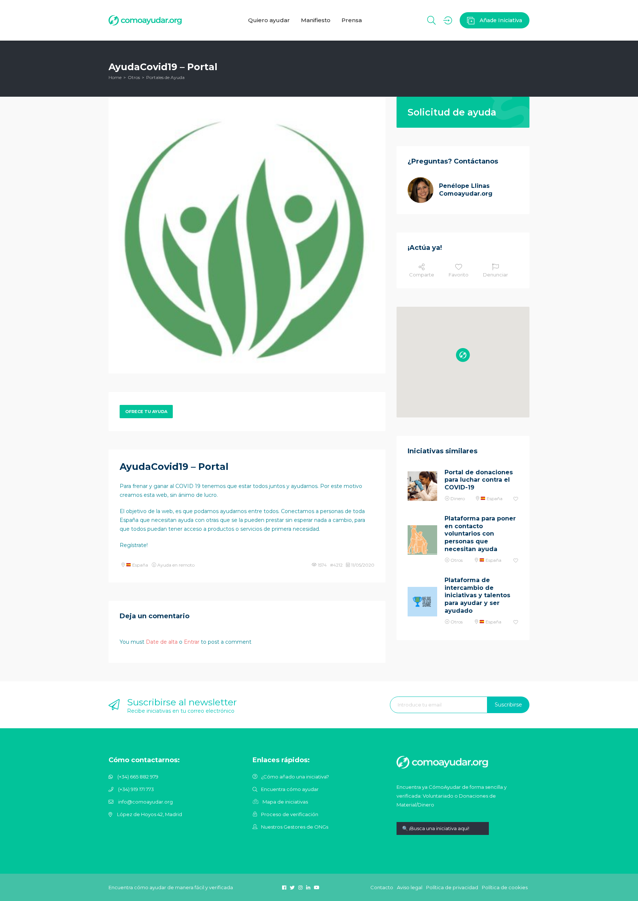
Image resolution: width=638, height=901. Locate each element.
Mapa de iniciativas (285, 802)
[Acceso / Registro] (447, 20)
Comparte (421, 275)
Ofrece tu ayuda (146, 411)
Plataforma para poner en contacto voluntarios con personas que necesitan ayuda (480, 534)
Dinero (457, 498)
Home (115, 77)
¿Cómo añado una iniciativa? (295, 777)
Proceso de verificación (289, 814)
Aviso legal (409, 887)
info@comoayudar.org (145, 802)
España (139, 565)
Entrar (191, 642)
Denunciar (495, 275)
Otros (134, 77)
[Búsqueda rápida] (443, 834)
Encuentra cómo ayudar (290, 789)
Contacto (381, 887)
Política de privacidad (452, 887)
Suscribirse (508, 704)
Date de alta (162, 642)
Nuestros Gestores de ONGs (294, 827)
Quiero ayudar (269, 20)
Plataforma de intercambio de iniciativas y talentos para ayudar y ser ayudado (477, 595)
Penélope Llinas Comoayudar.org (466, 189)
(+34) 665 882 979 (137, 777)
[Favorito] (515, 499)
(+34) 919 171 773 (136, 789)
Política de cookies (505, 887)
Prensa (352, 20)
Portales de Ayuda (165, 77)
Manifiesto (315, 20)
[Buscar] (431, 20)
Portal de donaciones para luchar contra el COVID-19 (479, 480)
